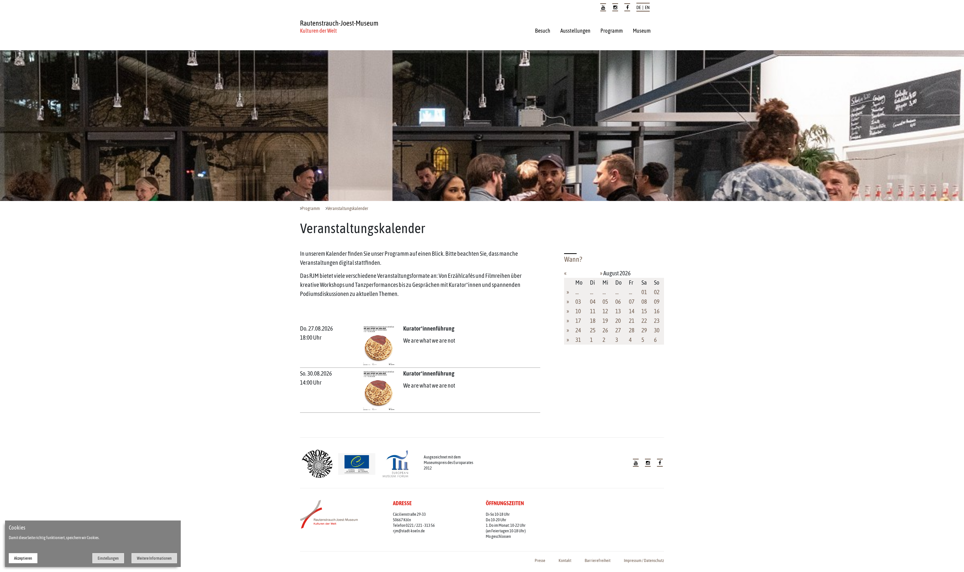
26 (605, 330)
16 (656, 311)
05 (605, 301)
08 (644, 301)
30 (656, 330)
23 (656, 320)
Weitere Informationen (154, 558)
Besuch (542, 30)
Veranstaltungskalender (347, 208)
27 (618, 330)
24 (578, 330)
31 (578, 339)
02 (656, 292)
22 (644, 320)
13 (618, 311)
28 (631, 330)
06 (618, 301)
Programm (611, 30)
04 (592, 301)
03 (578, 301)
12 (605, 311)
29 (644, 330)
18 (592, 320)
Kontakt (565, 560)
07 (631, 301)
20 (618, 320)
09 (656, 301)
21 (631, 320)
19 (605, 320)
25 (592, 330)
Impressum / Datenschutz (644, 560)
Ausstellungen (575, 30)
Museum (642, 30)
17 (578, 320)
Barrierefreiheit (598, 560)
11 (592, 311)
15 (644, 311)
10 (578, 311)
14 (631, 311)
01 (644, 292)
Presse (540, 560)
